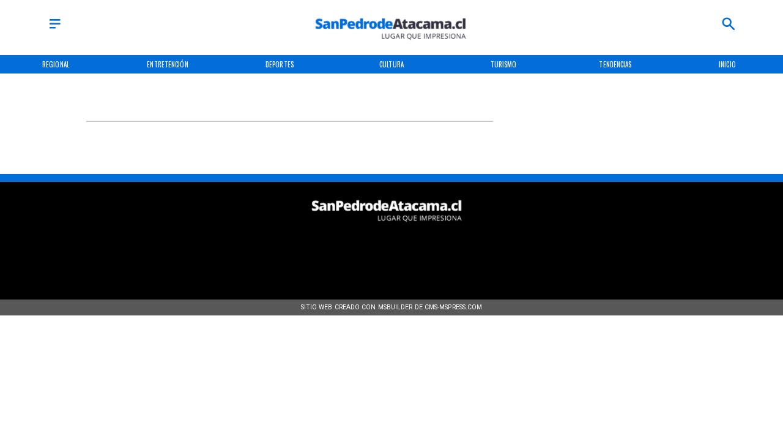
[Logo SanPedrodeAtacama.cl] (391, 44)
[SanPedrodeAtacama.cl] (55, 28)
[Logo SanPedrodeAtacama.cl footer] (387, 226)
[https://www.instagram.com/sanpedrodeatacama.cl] (391, 250)
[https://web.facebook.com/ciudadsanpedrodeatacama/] (312, 250)
